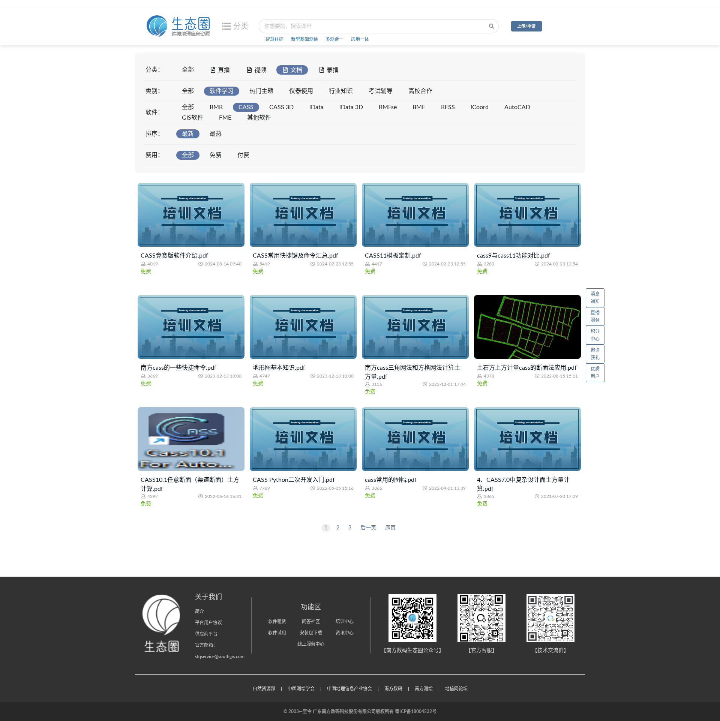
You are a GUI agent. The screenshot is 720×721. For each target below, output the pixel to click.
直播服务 (595, 316)
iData (316, 107)
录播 (333, 70)
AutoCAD (517, 107)
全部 (188, 70)
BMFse (388, 107)
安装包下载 (311, 633)
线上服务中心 (310, 644)
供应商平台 (206, 634)
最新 (188, 134)
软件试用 (277, 633)
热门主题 (261, 91)
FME (225, 118)
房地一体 (360, 39)
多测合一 (335, 39)
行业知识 (341, 91)
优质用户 (595, 373)
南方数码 (393, 689)
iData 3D (351, 107)
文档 (296, 70)
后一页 (368, 528)
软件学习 (222, 91)
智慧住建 (275, 39)
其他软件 (259, 118)
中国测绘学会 (301, 689)
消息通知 (595, 298)
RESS (448, 107)
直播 (224, 70)
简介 (199, 611)
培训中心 (345, 621)
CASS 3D (281, 107)
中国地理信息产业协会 (349, 689)
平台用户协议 (208, 623)
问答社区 (311, 621)
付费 (243, 155)
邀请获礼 (595, 354)
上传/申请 (526, 26)
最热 (216, 134)
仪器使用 (301, 91)
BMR (216, 107)
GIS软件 (192, 118)
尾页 (390, 528)
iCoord (480, 107)
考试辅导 (381, 91)
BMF (418, 107)
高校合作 (420, 91)
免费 (216, 155)
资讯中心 (345, 633)
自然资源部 (264, 689)
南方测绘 (424, 689)
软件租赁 (277, 621)
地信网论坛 (456, 689)
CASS (246, 107)
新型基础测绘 (304, 39)
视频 (260, 70)
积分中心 (595, 335)
